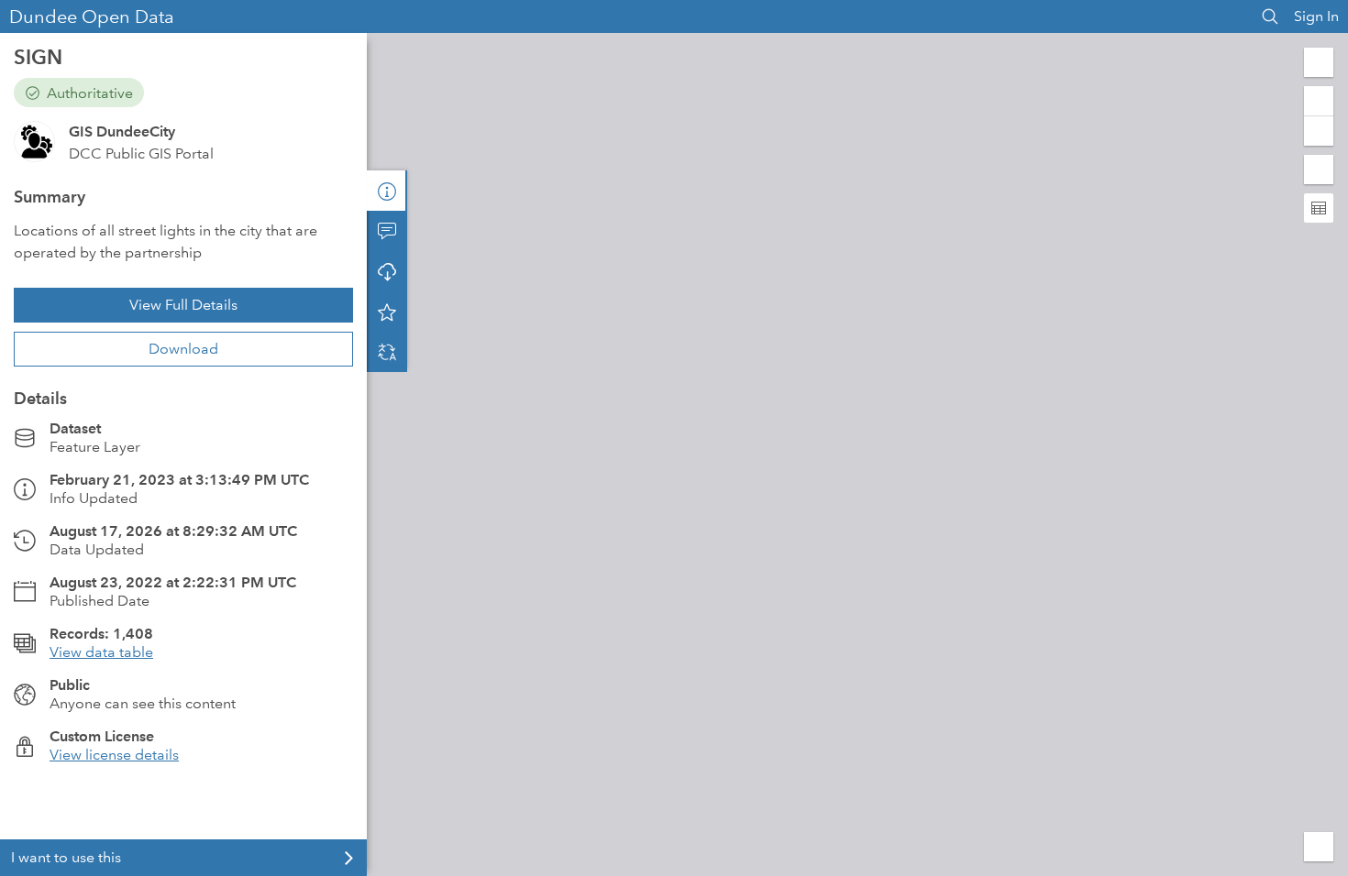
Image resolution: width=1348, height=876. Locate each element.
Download (183, 348)
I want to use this (66, 857)
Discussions (387, 231)
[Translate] (387, 352)
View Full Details (183, 304)
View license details (114, 754)
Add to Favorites (387, 311)
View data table (101, 652)
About (387, 190)
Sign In (1316, 16)
